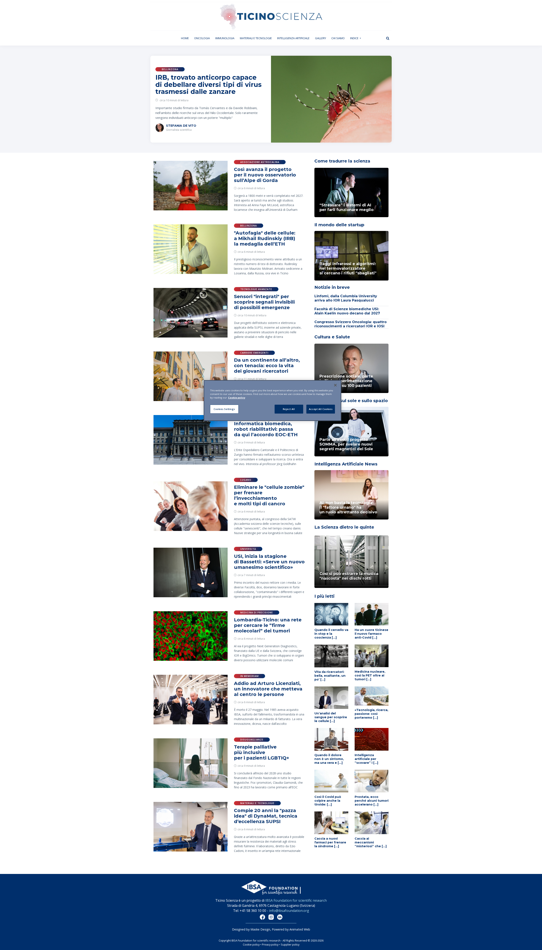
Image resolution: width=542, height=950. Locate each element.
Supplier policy (290, 944)
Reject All (289, 409)
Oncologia (202, 38)
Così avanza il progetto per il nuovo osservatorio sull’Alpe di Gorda (265, 175)
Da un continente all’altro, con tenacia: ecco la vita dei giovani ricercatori (267, 365)
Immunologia (224, 38)
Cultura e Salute (332, 336)
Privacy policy (270, 944)
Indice (354, 38)
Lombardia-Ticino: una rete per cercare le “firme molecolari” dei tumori (267, 625)
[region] (272, 400)
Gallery (320, 38)
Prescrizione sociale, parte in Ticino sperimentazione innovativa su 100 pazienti (346, 381)
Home (186, 38)
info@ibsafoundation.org (289, 910)
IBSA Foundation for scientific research (296, 900)
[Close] (335, 385)
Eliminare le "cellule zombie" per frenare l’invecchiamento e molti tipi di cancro (269, 495)
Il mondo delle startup (339, 224)
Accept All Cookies (320, 409)
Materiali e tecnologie (256, 38)
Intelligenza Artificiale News (345, 464)
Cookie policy (251, 944)
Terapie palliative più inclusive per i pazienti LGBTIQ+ (261, 752)
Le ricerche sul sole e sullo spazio (351, 400)
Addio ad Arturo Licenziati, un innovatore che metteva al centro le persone (268, 689)
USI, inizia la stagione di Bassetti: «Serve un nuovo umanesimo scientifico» (269, 561)
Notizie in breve (332, 287)
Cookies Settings (224, 409)
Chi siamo (338, 38)
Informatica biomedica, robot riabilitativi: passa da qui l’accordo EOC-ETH (266, 429)
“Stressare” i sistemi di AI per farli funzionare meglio (346, 207)
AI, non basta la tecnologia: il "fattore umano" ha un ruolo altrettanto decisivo (348, 507)
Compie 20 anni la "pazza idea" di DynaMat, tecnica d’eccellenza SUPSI (265, 816)
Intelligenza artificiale (293, 38)
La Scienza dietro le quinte (344, 527)
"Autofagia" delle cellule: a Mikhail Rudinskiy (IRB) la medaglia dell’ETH (264, 238)
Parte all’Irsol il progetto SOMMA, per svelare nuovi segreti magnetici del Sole (346, 444)
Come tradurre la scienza (342, 161)
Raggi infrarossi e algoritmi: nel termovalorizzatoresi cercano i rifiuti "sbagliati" (347, 268)
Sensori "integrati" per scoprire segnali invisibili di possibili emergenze (264, 302)
